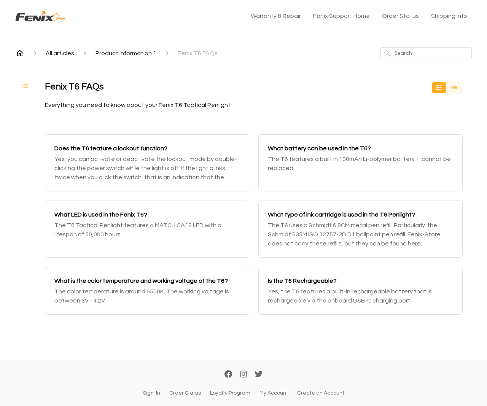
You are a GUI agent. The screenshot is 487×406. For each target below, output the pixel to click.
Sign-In (151, 393)
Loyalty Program (230, 393)
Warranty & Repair (276, 16)
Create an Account (320, 393)
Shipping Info (449, 16)
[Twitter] (258, 374)
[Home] (19, 53)
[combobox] (426, 53)
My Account (273, 393)
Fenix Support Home (341, 16)
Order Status (400, 16)
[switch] (447, 87)
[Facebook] (228, 374)
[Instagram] (243, 374)
